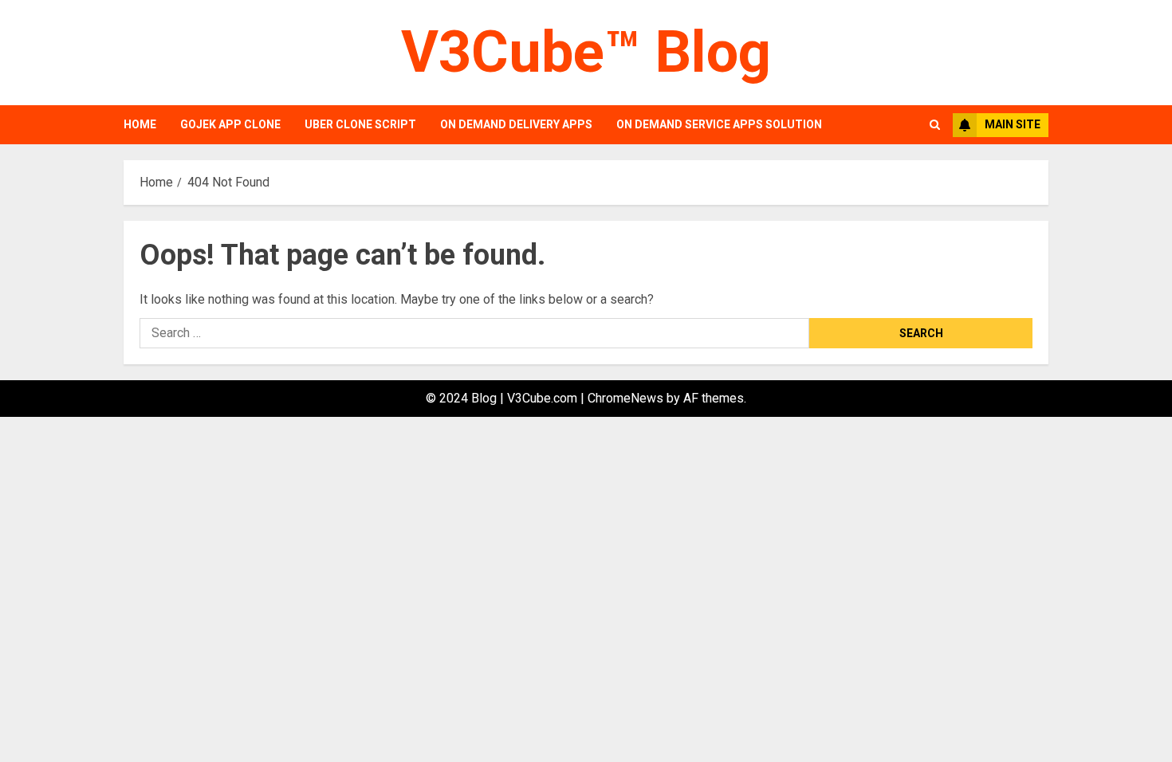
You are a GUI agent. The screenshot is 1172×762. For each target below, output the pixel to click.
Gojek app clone (230, 124)
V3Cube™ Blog (586, 52)
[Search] (935, 124)
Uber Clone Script (360, 124)
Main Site (1012, 124)
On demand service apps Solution (719, 124)
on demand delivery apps (516, 124)
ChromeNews (625, 398)
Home (140, 124)
